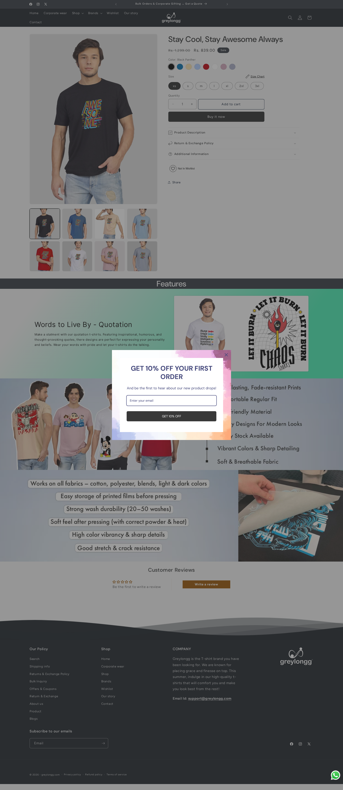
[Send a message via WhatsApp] (335, 775)
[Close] (226, 355)
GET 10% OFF (171, 416)
